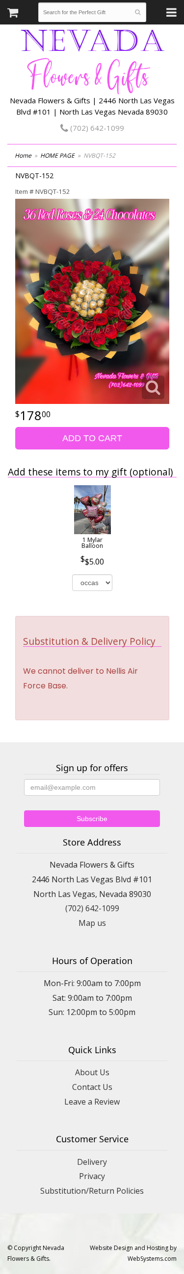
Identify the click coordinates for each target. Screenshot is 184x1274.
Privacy (92, 1176)
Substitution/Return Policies (92, 1190)
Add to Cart (92, 438)
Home (23, 155)
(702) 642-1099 (96, 128)
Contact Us (92, 1087)
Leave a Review (92, 1101)
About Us (92, 1072)
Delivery (92, 1161)
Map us (92, 923)
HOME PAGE (57, 155)
